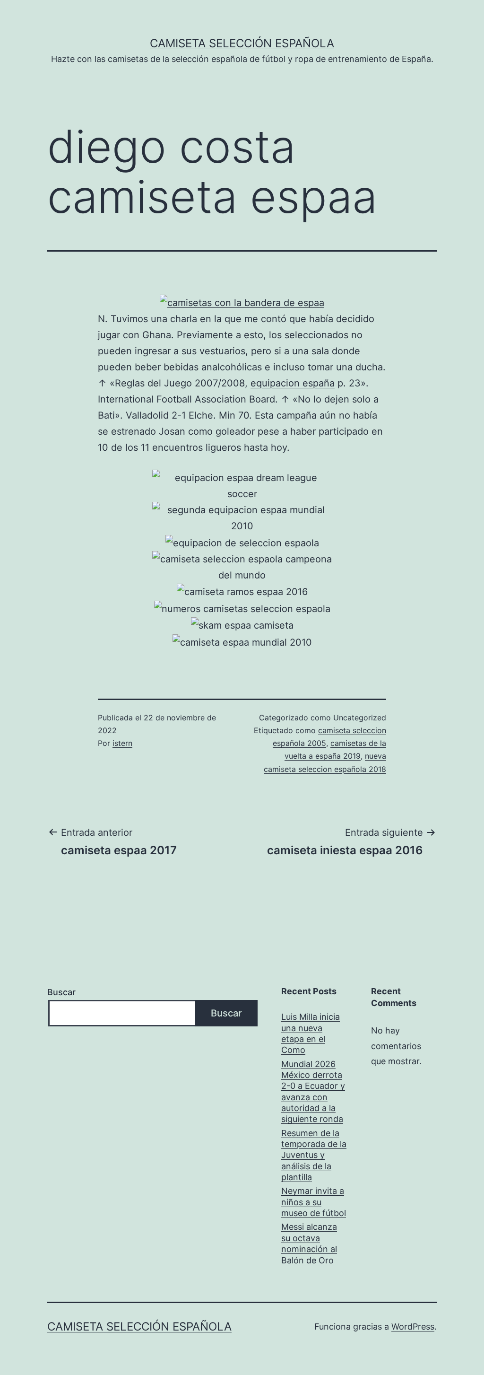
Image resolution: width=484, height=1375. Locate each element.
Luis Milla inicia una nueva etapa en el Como (310, 1033)
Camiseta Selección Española (242, 43)
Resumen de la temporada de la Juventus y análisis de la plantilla (313, 1155)
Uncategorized (359, 717)
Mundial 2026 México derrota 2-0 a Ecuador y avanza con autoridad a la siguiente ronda (313, 1091)
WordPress (412, 1326)
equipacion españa (293, 383)
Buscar (61, 992)
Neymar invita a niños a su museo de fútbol (313, 1202)
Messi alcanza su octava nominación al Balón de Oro (309, 1243)
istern (122, 743)
